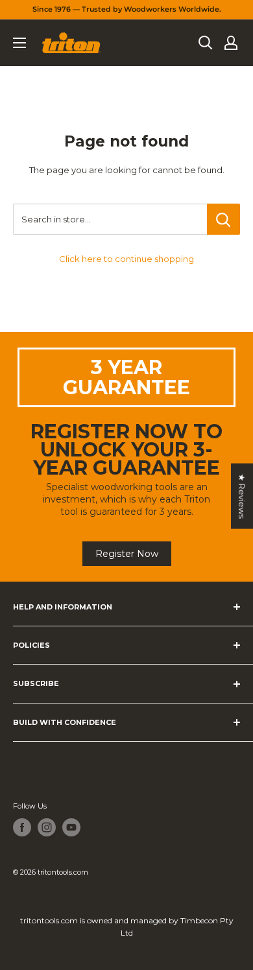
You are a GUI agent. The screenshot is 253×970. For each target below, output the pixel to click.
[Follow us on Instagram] (47, 827)
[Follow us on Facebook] (22, 827)
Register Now (126, 554)
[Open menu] (19, 43)
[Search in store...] (223, 219)
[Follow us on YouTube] (71, 827)
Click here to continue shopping (126, 259)
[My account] (230, 43)
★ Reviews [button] (242, 496)
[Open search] (206, 43)
